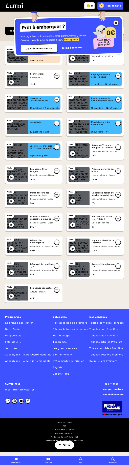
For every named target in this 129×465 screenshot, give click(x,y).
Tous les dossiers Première (106, 354)
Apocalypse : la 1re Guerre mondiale (28, 354)
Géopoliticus (13, 335)
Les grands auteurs (65, 348)
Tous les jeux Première (103, 335)
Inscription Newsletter (19, 389)
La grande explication (19, 322)
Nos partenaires (112, 389)
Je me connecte (72, 47)
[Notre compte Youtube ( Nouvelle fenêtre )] (21, 400)
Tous (11, 30)
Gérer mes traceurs (64, 429)
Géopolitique (61, 373)
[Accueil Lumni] (14, 5)
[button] (16, 460)
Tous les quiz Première (103, 329)
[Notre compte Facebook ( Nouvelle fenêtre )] (27, 400)
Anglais (57, 367)
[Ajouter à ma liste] (56, 75)
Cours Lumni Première (103, 360)
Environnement (62, 354)
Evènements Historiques (68, 360)
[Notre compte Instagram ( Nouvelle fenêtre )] (14, 400)
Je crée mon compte (39, 48)
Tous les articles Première (105, 341)
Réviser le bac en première (70, 322)
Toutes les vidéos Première (106, 322)
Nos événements (113, 394)
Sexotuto (11, 348)
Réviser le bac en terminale (70, 329)
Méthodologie (61, 335)
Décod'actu (12, 329)
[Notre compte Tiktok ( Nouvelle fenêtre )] (7, 400)
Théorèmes (60, 341)
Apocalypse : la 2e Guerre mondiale (28, 360)
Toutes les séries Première (106, 348)
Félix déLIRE (13, 341)
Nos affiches (110, 383)
